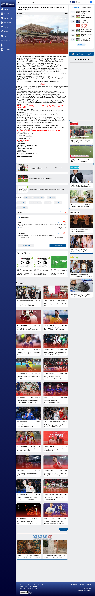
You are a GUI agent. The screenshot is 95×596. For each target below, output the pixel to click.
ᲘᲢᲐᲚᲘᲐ (64, 446)
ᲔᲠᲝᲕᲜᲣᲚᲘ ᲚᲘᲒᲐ (61, 518)
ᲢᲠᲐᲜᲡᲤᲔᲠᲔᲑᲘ (62, 470)
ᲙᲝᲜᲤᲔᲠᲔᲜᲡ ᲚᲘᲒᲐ (61, 494)
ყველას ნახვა (81, 44)
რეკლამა (82, 584)
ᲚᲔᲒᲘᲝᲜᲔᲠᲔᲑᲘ (62, 300)
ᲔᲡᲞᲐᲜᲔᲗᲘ (64, 325)
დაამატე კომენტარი (58, 245)
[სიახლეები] (42, 537)
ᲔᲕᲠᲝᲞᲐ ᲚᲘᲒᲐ (35, 446)
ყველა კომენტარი (25, 245)
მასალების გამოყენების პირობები (28, 586)
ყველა (63, 529)
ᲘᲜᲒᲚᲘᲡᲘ (37, 325)
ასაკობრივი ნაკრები (30, 2)
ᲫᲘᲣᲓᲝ (38, 421)
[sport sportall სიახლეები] (91, 2)
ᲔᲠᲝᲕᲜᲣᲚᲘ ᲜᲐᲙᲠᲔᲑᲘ (33, 300)
